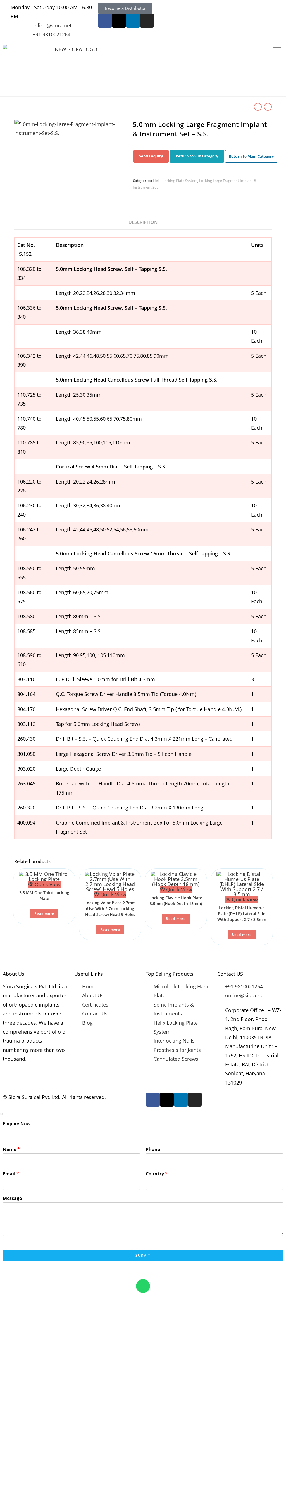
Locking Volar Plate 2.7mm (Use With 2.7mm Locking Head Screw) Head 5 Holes (110, 908)
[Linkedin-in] (133, 21)
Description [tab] (143, 222)
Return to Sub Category (197, 155)
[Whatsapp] (143, 1286)
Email (11, 1174)
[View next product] (268, 107)
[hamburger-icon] (277, 49)
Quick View (47, 884)
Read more (44, 913)
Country (157, 1174)
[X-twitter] (119, 21)
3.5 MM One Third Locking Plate (44, 895)
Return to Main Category (251, 156)
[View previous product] (258, 107)
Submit (142, 1255)
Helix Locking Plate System (175, 180)
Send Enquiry (151, 155)
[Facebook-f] (105, 21)
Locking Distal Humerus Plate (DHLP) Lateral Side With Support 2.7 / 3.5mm (241, 913)
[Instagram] (147, 21)
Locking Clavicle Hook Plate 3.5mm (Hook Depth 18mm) (175, 900)
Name (11, 1149)
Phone (153, 1149)
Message (12, 1198)
